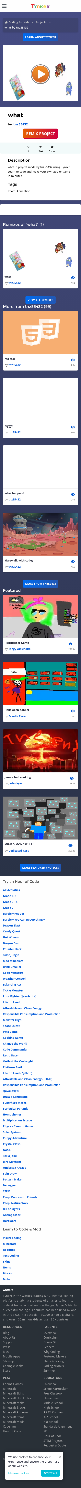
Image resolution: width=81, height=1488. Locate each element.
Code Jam (9, 1426)
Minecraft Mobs (13, 1403)
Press (6, 1347)
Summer (49, 1370)
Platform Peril (12, 1067)
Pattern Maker (13, 1179)
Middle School (53, 1403)
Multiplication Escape (17, 1120)
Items (7, 1267)
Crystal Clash (11, 1144)
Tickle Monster (13, 990)
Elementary (51, 1398)
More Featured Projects (40, 867)
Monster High (12, 1020)
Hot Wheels (11, 937)
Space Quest (11, 1026)
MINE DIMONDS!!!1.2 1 (20, 844)
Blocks (7, 1273)
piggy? (9, 426)
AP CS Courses (53, 1412)
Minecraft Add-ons (15, 1412)
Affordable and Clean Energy (22, 1008)
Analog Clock (12, 1215)
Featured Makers (54, 1356)
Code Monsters (13, 973)
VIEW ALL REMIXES (40, 300)
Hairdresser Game (17, 643)
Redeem (48, 1347)
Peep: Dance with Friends (20, 1197)
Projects (41, 22)
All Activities (11, 890)
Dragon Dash (11, 943)
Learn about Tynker (40, 37)
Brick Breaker (12, 967)
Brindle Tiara (17, 716)
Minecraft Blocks (14, 1407)
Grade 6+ (9, 908)
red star (10, 359)
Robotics (9, 1250)
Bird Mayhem (12, 1162)
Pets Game (10, 1032)
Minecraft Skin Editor (17, 1398)
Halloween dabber (17, 710)
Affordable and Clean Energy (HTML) (27, 1079)
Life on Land (11, 1002)
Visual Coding (12, 1238)
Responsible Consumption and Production (31, 1014)
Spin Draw (10, 1173)
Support (8, 1342)
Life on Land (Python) (17, 1073)
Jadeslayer (15, 783)
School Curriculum (55, 1389)
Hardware (9, 1221)
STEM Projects (53, 1441)
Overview (49, 1333)
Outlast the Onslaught (18, 1061)
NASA (7, 1150)
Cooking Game (13, 1038)
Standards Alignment (57, 1426)
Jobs (6, 1352)
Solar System (12, 1132)
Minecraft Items (13, 1417)
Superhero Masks (15, 1102)
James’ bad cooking (18, 777)
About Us (9, 1337)
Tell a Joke (10, 1156)
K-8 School (50, 1422)
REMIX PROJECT (40, 133)
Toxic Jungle (11, 955)
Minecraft (9, 1244)
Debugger (9, 1185)
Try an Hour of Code (21, 881)
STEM (6, 1191)
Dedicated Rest (18, 850)
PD (45, 1431)
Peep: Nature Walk (15, 1203)
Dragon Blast (11, 925)
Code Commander (15, 1049)
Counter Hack (12, 949)
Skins (6, 1261)
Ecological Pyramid (16, 1108)
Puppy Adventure (15, 1138)
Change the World (15, 1043)
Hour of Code (12, 1431)
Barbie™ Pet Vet (13, 913)
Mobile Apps (11, 1356)
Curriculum (51, 1337)
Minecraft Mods (13, 1422)
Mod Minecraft (13, 961)
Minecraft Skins (13, 1393)
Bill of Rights (11, 1209)
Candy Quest (11, 931)
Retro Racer (11, 1055)
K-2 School (50, 1417)
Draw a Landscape (15, 1097)
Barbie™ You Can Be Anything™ (24, 919)
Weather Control (14, 978)
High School (51, 1407)
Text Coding (11, 1255)
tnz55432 (20, 124)
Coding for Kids (19, 22)
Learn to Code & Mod (22, 1229)
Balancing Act (12, 984)
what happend (14, 493)
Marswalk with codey (19, 560)
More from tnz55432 (40, 584)
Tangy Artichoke (19, 649)
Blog (6, 1333)
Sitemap (8, 1361)
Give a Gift (50, 1342)
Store (6, 1370)
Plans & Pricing (53, 1361)
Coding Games (13, 1384)
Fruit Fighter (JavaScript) (19, 996)
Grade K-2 (9, 896)
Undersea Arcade (14, 1167)
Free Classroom (53, 1393)
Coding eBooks (13, 1366)
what (8, 277)
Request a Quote (54, 1445)
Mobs (6, 1279)
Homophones (12, 1114)
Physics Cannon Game (18, 1126)
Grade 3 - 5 (10, 902)
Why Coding (51, 1352)
